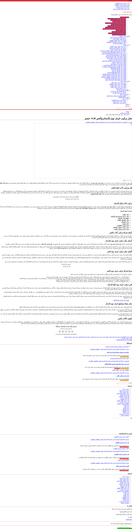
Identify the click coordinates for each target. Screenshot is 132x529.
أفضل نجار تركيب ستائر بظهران (118, 85)
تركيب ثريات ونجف (124, 390)
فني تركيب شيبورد (124, 402)
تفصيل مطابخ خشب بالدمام (119, 34)
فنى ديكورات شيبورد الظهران (121, 5)
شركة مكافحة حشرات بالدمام (118, 91)
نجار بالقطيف (125, 411)
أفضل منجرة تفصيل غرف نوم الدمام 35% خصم (114, 61)
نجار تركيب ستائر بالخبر (121, 229)
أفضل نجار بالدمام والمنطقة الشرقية (116, 72)
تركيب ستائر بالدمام (121, 88)
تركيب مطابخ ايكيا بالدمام (119, 43)
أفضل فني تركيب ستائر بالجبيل (118, 87)
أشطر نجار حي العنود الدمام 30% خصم (116, 55)
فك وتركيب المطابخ (124, 36)
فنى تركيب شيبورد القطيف (122, 3)
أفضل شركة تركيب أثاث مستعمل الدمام (116, 56)
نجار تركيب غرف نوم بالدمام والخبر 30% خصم (114, 29)
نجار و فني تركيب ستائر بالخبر (118, 82)
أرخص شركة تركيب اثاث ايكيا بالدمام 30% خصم (114, 53)
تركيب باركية (125, 98)
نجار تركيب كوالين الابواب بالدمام (117, 47)
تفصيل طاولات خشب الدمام (119, 31)
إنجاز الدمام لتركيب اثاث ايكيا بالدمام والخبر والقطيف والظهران (101, 122)
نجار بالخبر (125, 214)
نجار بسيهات (126, 412)
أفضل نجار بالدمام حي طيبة (119, 71)
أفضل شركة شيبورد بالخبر (122, 6)
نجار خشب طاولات (123, 225)
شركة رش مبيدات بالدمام (119, 93)
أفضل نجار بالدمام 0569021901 (118, 20)
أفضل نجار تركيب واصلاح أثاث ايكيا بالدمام (115, 78)
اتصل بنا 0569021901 (124, 97)
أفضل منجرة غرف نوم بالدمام (118, 24)
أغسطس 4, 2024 (124, 361)
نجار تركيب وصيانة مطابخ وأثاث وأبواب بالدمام (114, 52)
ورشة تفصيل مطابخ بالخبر (119, 39)
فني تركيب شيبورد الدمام (122, 7)
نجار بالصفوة (126, 409)
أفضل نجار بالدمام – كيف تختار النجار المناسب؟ (114, 66)
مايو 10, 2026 (125, 439)
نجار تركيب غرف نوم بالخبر (71, 337)
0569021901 (129, 519)
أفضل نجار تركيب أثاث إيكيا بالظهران (116, 26)
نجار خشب (125, 223)
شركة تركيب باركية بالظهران (118, 100)
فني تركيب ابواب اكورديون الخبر (121, 9)
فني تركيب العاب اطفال (123, 400)
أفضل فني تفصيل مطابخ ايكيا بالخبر (117, 33)
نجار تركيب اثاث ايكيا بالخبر (119, 21)
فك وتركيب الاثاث (124, 17)
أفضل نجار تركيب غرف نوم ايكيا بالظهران (115, 23)
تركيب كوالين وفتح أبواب (123, 393)
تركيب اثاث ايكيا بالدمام (84, 337)
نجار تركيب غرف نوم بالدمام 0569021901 (115, 27)
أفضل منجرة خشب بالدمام (119, 62)
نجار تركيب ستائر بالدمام (121, 227)
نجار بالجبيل (126, 405)
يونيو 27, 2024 (125, 372)
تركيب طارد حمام (124, 94)
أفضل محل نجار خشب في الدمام (117, 59)
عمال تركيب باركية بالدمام (119, 101)
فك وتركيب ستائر (124, 81)
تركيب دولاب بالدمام (121, 30)
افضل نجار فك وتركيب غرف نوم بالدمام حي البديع (113, 50)
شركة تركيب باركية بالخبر (119, 103)
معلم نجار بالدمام (123, 218)
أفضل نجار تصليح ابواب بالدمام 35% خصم (115, 79)
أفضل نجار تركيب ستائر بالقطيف (117, 84)
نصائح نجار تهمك (125, 415)
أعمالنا (127, 104)
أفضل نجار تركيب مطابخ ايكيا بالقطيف (116, 42)
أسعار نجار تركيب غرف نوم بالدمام (99, 337)
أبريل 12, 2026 (125, 349)
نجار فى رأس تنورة (124, 414)
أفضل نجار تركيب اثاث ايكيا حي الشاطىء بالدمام (113, 77)
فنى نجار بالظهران (124, 399)
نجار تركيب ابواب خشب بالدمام (118, 46)
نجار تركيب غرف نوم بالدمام (120, 216)
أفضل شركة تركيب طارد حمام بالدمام (116, 58)
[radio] (72, 331)
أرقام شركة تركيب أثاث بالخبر (116, 337)
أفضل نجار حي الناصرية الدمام (118, 49)
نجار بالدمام (126, 45)
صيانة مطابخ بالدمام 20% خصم (118, 37)
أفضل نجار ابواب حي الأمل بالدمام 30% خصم (114, 65)
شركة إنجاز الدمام (127, 12)
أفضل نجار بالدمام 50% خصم (118, 69)
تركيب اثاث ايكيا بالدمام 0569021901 (117, 18)
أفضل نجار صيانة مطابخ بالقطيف (117, 40)
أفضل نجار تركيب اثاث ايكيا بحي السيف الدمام (114, 74)
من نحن (127, 106)
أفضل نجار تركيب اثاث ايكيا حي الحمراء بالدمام (114, 75)
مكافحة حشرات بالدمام (123, 90)
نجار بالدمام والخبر (123, 220)
